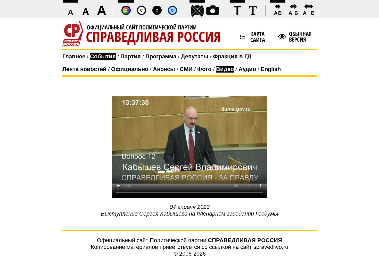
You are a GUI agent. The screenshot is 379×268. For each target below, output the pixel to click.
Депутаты (194, 56)
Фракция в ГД (232, 56)
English (271, 69)
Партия (130, 56)
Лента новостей (84, 69)
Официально (129, 69)
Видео (225, 69)
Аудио (247, 69)
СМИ (186, 69)
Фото (204, 69)
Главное (73, 56)
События (103, 56)
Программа (160, 56)
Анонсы (164, 69)
